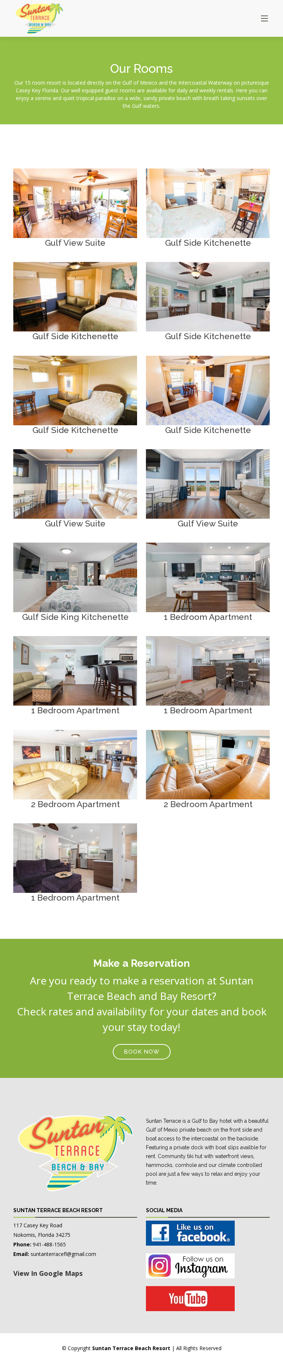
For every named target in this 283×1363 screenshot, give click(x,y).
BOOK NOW (142, 1051)
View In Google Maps (48, 1273)
